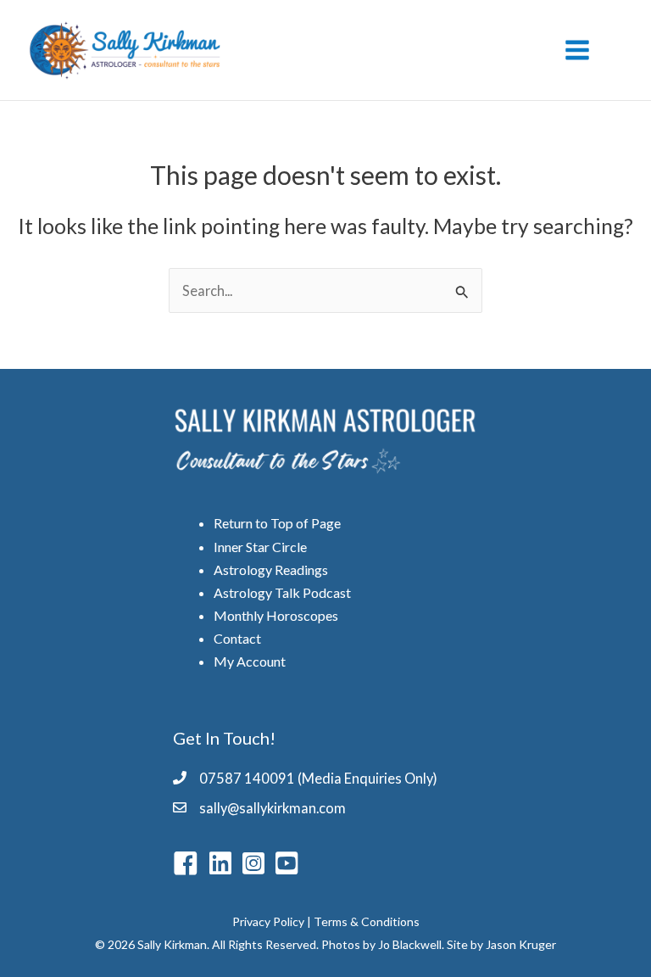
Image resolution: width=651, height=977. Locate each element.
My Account (250, 661)
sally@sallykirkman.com (272, 808)
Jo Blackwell (410, 944)
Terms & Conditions (367, 921)
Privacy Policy (268, 921)
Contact (237, 638)
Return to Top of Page (277, 523)
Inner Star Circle (260, 547)
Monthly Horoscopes (276, 615)
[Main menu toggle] (577, 50)
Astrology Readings (271, 569)
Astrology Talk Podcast (282, 592)
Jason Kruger (521, 944)
